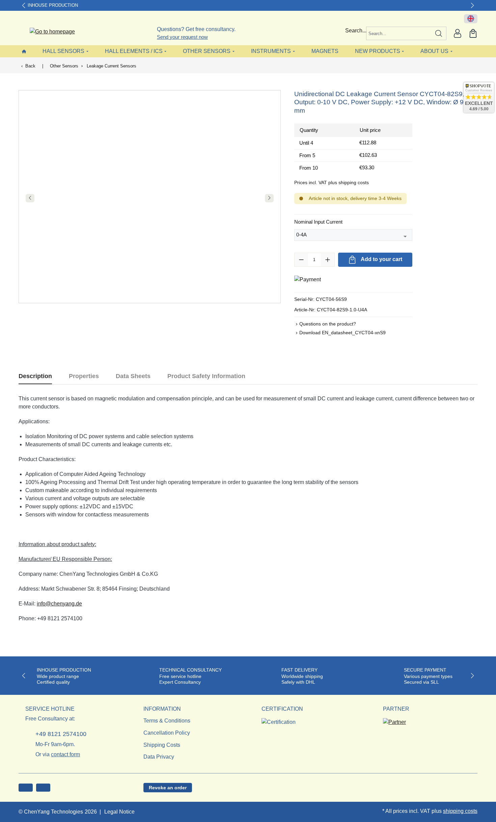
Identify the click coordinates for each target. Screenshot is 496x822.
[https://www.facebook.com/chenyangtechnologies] (26, 788)
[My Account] (457, 33)
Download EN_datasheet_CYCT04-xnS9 (342, 332)
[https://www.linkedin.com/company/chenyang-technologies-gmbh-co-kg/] (43, 788)
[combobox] (399, 33)
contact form (65, 754)
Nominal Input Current (318, 222)
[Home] (24, 51)
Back (30, 65)
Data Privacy (158, 757)
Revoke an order (168, 787)
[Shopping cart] (473, 33)
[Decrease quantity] (301, 259)
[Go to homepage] (48, 32)
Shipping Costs (161, 745)
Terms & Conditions (166, 721)
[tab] (35, 376)
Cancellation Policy (166, 733)
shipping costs (460, 811)
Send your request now (182, 37)
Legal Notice (119, 812)
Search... (355, 30)
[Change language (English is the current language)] (470, 19)
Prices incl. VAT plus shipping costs (331, 182)
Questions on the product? (327, 324)
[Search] (438, 33)
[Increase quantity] (327, 259)
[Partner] (394, 720)
